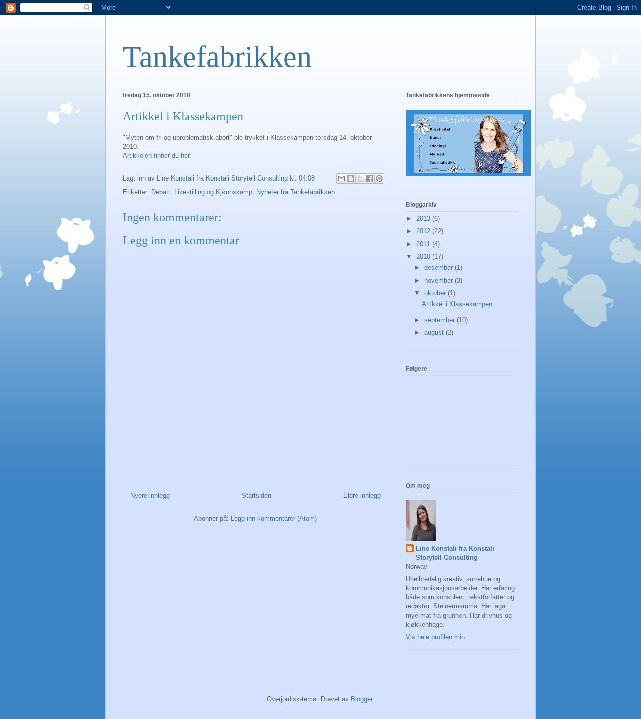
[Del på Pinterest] (379, 178)
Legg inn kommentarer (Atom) (274, 518)
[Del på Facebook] (370, 178)
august (435, 332)
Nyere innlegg (150, 495)
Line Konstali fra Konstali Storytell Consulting (455, 553)
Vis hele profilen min (435, 637)
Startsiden (256, 495)
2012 (424, 231)
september (440, 320)
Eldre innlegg (362, 495)
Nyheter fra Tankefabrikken (295, 192)
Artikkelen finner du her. (157, 155)
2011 (424, 244)
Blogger (361, 699)
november (439, 280)
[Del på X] (360, 178)
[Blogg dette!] (351, 178)
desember (439, 267)
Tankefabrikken (217, 56)
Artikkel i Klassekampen (457, 304)
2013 (424, 218)
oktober (436, 293)
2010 (424, 256)
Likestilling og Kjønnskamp (213, 192)
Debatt (160, 192)
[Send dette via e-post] (341, 178)
